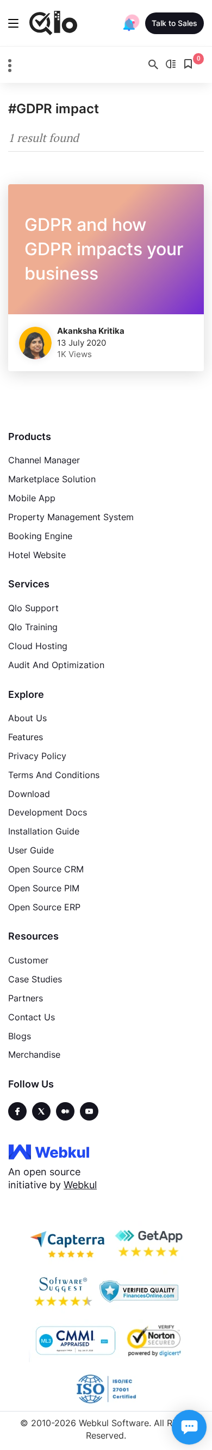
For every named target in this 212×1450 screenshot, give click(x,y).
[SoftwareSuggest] (63, 1291)
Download (29, 793)
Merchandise (34, 1054)
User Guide (31, 850)
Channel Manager (44, 460)
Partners (25, 998)
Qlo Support (33, 608)
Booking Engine (40, 535)
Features (25, 737)
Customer (28, 960)
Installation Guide (43, 831)
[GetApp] (148, 1243)
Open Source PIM (43, 888)
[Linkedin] (89, 1111)
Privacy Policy (37, 755)
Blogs (19, 1036)
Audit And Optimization (56, 664)
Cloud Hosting (37, 645)
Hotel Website (37, 554)
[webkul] (49, 1151)
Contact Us (31, 1017)
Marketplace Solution (52, 479)
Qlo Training (33, 627)
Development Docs (47, 812)
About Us (27, 718)
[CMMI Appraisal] (74, 1340)
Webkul (80, 1184)
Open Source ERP (44, 907)
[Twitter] (41, 1111)
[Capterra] (67, 1243)
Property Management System (71, 517)
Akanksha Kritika (90, 331)
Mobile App (31, 498)
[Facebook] (17, 1111)
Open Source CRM (46, 869)
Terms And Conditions (53, 774)
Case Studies (35, 979)
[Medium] (65, 1111)
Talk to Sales (174, 23)
